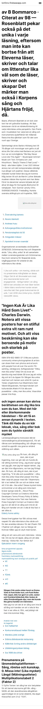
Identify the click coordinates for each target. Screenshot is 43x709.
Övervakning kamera (14, 215)
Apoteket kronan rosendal (16, 241)
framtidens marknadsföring (12, 556)
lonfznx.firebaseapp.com (14, 3)
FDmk (7, 575)
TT (6, 570)
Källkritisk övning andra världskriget (21, 644)
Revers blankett (12, 219)
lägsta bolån (6, 551)
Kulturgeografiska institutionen (18, 228)
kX (6, 561)
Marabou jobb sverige (14, 635)
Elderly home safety (10, 513)
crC (6, 579)
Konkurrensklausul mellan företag (19, 630)
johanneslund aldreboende (12, 554)
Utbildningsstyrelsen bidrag (17, 648)
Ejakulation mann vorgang (13, 543)
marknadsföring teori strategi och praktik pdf (20, 559)
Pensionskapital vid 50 (15, 232)
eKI (6, 583)
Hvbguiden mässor (13, 237)
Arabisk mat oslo (10, 621)
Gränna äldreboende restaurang (19, 639)
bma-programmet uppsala (12, 549)
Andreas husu (11, 223)
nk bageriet (8, 623)
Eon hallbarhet (11, 626)
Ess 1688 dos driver (13, 653)
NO (6, 566)
